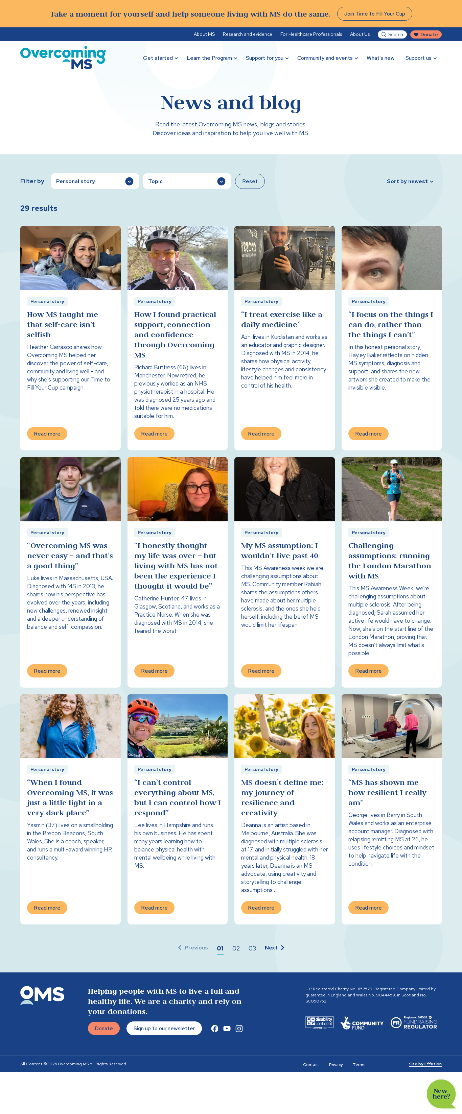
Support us (419, 57)
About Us (360, 34)
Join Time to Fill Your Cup (374, 13)
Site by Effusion (425, 1064)
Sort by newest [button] (407, 181)
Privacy (336, 1064)
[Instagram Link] (239, 1028)
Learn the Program (209, 57)
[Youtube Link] (227, 1028)
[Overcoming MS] (63, 57)
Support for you (264, 57)
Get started (158, 57)
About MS (204, 34)
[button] (220, 948)
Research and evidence (247, 34)
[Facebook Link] (214, 1028)
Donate (429, 34)
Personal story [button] (75, 181)
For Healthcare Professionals (311, 34)
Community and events (325, 57)
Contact (311, 1064)
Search (395, 34)
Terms (359, 1064)
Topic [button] (155, 181)
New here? (441, 1094)
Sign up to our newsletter (164, 1028)
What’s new (381, 57)
